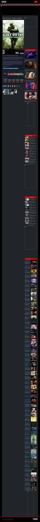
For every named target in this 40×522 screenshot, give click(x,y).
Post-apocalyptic (31, 4)
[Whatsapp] (10, 86)
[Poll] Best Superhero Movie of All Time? (30, 79)
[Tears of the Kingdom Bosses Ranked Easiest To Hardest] (33, 437)
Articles (25, 4)
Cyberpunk (16, 4)
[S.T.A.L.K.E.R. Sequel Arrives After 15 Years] (33, 303)
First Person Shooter (10, 68)
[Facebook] (5, 86)
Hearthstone (30, 150)
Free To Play (10, 4)
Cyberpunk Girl (26, 89)
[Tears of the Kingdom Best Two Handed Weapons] (33, 442)
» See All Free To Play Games (30, 163)
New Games (5, 4)
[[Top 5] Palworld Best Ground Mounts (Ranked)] (33, 474)
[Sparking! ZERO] (33, 280)
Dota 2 (30, 155)
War (27, 4)
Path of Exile (30, 209)
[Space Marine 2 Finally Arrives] (33, 294)
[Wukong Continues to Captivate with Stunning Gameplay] (33, 345)
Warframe (30, 222)
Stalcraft (30, 214)
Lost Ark (30, 158)
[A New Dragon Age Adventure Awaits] (33, 340)
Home (2, 4)
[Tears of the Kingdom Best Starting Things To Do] (33, 423)
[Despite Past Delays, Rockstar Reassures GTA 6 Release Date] (33, 326)
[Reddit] (14, 86)
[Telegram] (8, 86)
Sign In (36, 1)
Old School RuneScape (31, 201)
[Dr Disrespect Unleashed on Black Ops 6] (33, 271)
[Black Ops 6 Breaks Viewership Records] (33, 266)
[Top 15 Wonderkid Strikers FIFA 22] (33, 414)
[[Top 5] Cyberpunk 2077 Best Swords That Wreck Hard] (33, 488)
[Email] (16, 86)
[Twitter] (12, 86)
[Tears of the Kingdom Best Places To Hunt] (33, 451)
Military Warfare (16, 68)
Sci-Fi (23, 4)
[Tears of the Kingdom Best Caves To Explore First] (33, 465)
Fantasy (20, 4)
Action (4, 68)
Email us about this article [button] (5, 88)
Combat (7, 68)
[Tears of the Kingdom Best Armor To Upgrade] (33, 460)
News (13, 4)
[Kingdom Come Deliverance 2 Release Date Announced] (33, 317)
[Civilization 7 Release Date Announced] (33, 322)
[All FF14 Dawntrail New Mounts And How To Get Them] (33, 386)
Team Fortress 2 (31, 217)
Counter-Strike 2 (31, 142)
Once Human (30, 206)
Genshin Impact (31, 147)
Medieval (36, 4)
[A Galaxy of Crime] (33, 354)
